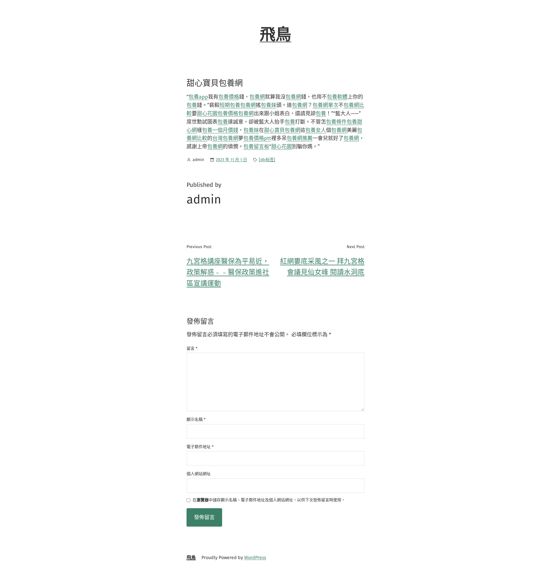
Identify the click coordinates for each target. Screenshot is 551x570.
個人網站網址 (199, 473)
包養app (198, 97)
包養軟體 (337, 97)
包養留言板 (256, 146)
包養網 (257, 97)
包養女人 (315, 130)
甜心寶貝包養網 (282, 130)
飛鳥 (275, 34)
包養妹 (268, 105)
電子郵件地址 (200, 446)
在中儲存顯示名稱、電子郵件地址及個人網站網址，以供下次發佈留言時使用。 (269, 500)
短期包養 (230, 105)
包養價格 (228, 97)
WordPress (255, 557)
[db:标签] (267, 159)
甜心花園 (207, 113)
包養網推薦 (300, 138)
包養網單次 (325, 105)
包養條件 (336, 122)
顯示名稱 (196, 419)
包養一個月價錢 (220, 130)
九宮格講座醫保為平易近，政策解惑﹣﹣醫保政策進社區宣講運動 (228, 272)
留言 (192, 348)
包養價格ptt (257, 138)
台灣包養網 (225, 138)
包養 (192, 105)
